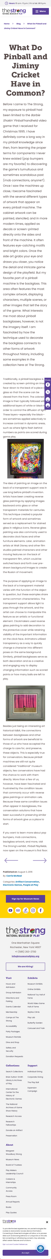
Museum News (12, 1159)
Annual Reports (13, 1201)
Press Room (11, 1196)
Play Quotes (11, 1212)
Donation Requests (14, 1056)
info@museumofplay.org (25, 956)
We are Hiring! (25, 966)
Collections (12, 1065)
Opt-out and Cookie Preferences (15, 1244)
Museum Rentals (13, 1037)
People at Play (30, 884)
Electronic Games (12, 884)
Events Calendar (13, 1006)
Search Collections (14, 1071)
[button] (47, 1222)
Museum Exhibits (35, 984)
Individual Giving (35, 1071)
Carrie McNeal (14, 875)
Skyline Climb (33, 1012)
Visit (9, 978)
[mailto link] (47, 405)
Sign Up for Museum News (25, 898)
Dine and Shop (12, 1042)
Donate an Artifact (14, 1130)
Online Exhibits (34, 989)
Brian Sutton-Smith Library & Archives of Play (14, 1080)
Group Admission (13, 992)
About (9, 1144)
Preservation (11, 1135)
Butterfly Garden (35, 1022)
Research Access (14, 1116)
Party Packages (13, 1031)
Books (8, 1207)
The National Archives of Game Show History (14, 1107)
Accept (25, 1252)
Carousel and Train (36, 1028)
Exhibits (33, 978)
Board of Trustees (14, 1165)
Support (32, 1065)
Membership (11, 1012)
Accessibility (11, 1026)
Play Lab (31, 1017)
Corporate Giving (35, 1077)
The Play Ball (33, 1082)
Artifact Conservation (27, 881)
